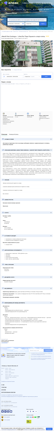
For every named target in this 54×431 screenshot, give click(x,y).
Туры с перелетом (17, 9)
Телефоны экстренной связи (8, 381)
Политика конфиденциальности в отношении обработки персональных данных (19, 396)
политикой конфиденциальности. (38, 354)
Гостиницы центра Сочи (23, 31)
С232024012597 (4, 342)
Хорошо (49, 429)
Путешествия (28, 9)
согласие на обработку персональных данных (34, 429)
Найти (43, 23)
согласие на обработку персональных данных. (42, 356)
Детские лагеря (38, 9)
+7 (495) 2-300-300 (27, 3)
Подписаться (48, 350)
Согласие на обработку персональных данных (11, 395)
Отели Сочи (15, 31)
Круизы (47, 9)
